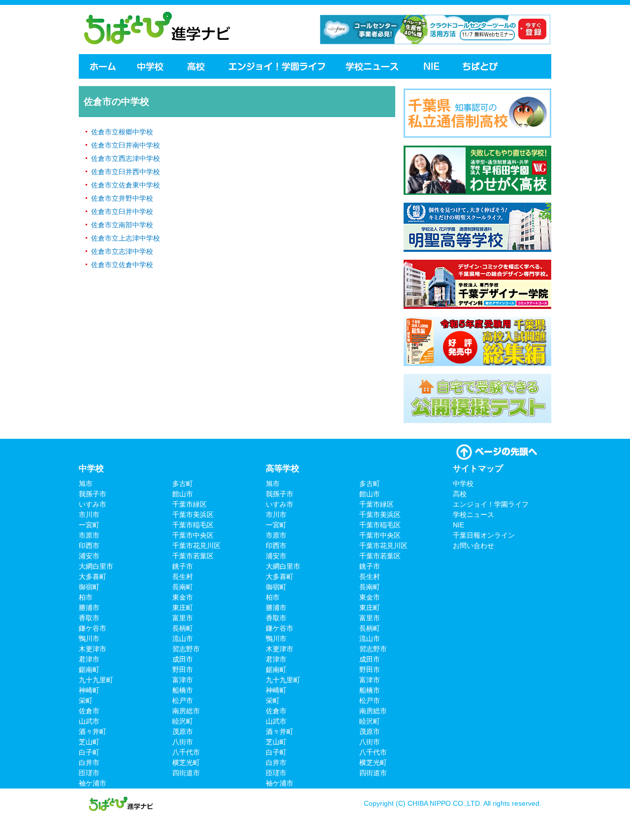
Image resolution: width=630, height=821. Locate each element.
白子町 (89, 752)
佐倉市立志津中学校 (122, 251)
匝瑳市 (89, 773)
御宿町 (89, 587)
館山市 (182, 494)
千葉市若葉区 (193, 556)
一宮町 (89, 525)
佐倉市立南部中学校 (122, 225)
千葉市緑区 (189, 504)
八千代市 (186, 752)
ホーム (102, 66)
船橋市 (182, 690)
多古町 (182, 483)
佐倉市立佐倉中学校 (122, 265)
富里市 (182, 618)
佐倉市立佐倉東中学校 (125, 185)
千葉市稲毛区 (193, 525)
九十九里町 (96, 680)
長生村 (182, 576)
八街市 (182, 742)
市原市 (89, 535)
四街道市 (186, 773)
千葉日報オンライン (481, 66)
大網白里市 (96, 566)
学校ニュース (373, 66)
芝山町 (89, 742)
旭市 (86, 483)
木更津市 (92, 649)
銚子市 (182, 566)
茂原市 (182, 731)
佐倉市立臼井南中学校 (125, 145)
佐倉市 (89, 711)
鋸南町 (89, 669)
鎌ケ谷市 (92, 628)
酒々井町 (92, 731)
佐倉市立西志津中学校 (125, 158)
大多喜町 (92, 576)
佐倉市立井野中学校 (122, 198)
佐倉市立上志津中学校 (125, 238)
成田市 (182, 659)
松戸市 (182, 700)
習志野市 (186, 649)
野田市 (182, 669)
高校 (197, 66)
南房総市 (186, 711)
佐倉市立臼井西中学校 (125, 172)
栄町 (86, 700)
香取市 (89, 618)
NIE (431, 66)
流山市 (182, 638)
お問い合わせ (473, 545)
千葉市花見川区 (196, 545)
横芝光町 (186, 762)
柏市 (86, 597)
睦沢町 (182, 721)
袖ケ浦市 (92, 783)
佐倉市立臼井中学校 (122, 211)
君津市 (89, 659)
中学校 (151, 66)
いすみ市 (92, 504)
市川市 (89, 514)
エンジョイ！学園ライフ (276, 66)
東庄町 (182, 607)
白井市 (89, 762)
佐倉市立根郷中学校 (122, 132)
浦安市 (89, 556)
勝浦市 (89, 607)
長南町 (182, 587)
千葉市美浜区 (193, 514)
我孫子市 (92, 494)
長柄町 (182, 628)
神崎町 (89, 690)
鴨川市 (89, 638)
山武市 (89, 721)
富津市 (182, 680)
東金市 (182, 597)
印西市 (89, 545)
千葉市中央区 (193, 535)
